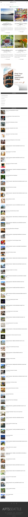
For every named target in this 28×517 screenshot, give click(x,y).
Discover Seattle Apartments (19, 512)
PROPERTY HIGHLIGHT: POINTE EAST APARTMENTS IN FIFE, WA (15, 417)
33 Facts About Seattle (9, 435)
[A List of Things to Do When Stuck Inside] (21, 41)
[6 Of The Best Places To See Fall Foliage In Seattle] (3, 242)
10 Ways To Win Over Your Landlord (11, 447)
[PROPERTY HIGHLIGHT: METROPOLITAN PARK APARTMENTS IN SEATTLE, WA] (3, 295)
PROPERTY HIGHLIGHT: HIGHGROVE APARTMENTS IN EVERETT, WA (15, 317)
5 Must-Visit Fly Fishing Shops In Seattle (12, 122)
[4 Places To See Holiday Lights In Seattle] (3, 301)
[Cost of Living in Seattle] (3, 496)
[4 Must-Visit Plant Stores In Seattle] (3, 189)
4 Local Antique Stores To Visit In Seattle (12, 311)
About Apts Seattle (10, 512)
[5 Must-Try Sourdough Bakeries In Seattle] (3, 112)
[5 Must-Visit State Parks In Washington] (3, 177)
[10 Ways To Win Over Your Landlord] (3, 449)
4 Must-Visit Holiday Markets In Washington (12, 228)
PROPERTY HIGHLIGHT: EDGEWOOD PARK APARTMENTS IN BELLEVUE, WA (16, 441)
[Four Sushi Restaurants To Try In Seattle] (3, 325)
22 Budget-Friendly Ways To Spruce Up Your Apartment (14, 411)
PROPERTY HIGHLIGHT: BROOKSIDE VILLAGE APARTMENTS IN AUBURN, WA (16, 276)
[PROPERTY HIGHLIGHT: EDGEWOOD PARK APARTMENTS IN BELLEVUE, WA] (3, 443)
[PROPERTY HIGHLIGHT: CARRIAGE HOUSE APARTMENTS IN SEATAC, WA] (3, 266)
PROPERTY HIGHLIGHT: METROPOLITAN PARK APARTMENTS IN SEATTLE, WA (16, 294)
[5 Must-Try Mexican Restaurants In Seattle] (3, 390)
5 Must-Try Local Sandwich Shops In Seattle (12, 210)
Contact (14, 512)
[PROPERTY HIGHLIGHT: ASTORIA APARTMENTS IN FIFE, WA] (3, 354)
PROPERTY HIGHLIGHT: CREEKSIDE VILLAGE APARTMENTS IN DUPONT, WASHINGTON (16, 223)
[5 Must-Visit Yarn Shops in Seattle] (3, 254)
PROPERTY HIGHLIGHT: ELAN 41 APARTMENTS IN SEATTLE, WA (15, 482)
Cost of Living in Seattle (9, 494)
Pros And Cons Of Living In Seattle (11, 476)
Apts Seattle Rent (3, 100)
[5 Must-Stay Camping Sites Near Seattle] (3, 130)
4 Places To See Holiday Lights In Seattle (12, 299)
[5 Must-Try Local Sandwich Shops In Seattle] (3, 212)
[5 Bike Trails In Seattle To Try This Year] (3, 272)
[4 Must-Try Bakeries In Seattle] (3, 201)
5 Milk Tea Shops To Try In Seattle (11, 151)
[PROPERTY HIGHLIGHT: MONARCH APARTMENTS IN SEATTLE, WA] (3, 159)
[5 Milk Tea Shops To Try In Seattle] (3, 153)
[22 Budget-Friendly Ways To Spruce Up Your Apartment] (3, 413)
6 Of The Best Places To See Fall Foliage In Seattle (13, 240)
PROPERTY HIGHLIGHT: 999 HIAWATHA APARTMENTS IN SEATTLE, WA (16, 405)
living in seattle (3, 101)
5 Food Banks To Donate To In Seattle (11, 370)
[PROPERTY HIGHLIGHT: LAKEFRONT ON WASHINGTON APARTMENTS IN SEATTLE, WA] (3, 171)
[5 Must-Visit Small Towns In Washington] (3, 402)
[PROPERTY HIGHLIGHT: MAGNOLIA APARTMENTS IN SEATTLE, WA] (3, 467)
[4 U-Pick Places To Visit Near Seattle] (3, 384)
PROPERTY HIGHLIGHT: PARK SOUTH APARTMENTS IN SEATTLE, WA (15, 470)
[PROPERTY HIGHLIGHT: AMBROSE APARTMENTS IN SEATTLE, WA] (3, 342)
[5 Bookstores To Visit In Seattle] (3, 360)
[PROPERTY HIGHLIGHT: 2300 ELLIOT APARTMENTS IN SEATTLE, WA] (3, 207)
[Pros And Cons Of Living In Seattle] (3, 478)
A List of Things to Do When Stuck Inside (20, 50)
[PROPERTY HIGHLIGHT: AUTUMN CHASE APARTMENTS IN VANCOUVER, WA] (3, 331)
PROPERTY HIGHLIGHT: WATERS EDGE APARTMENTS (7, 50)
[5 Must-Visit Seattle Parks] (3, 396)
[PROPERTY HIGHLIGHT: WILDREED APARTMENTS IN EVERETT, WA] (3, 289)
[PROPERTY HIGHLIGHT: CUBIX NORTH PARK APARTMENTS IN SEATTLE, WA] (3, 195)
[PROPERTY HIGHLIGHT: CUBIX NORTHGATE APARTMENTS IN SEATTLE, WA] (3, 183)
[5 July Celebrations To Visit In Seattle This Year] (3, 118)
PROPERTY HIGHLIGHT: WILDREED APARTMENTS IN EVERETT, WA (15, 287)
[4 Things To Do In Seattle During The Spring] (3, 348)
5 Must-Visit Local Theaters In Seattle (11, 163)
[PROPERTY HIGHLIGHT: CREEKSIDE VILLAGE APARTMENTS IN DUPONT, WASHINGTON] (3, 224)
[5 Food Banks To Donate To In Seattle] (3, 372)
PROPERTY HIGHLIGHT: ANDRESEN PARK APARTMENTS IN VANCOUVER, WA (16, 365)
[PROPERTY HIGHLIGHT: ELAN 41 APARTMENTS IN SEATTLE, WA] (3, 484)
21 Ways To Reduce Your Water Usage (11, 423)
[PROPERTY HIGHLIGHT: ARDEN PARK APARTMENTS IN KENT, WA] (3, 283)
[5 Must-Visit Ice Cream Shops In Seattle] (3, 136)
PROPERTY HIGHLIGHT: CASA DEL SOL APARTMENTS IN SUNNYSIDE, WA (16, 246)
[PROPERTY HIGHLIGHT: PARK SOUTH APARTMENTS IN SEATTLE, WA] (3, 472)
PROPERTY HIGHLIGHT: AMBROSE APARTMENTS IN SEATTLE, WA (15, 340)
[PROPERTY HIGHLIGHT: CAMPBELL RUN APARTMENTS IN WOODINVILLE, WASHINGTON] (3, 455)
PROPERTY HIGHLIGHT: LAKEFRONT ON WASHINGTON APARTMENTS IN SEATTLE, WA (16, 170)
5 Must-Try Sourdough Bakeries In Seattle (12, 110)
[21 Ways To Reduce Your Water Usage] (3, 425)
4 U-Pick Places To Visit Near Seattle (11, 382)
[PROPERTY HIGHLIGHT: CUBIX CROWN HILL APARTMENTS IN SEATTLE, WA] (3, 218)
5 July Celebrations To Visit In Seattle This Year (13, 116)
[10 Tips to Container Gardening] (3, 490)
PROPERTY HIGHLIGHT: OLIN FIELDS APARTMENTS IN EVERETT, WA (15, 429)
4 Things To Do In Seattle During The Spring (12, 346)
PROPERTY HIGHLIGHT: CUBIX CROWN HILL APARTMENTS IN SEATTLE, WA (16, 216)
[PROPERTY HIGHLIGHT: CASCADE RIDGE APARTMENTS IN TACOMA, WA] (3, 236)
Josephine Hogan (5, 25)
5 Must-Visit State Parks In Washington (11, 175)
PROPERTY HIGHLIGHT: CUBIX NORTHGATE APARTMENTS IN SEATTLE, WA (16, 181)
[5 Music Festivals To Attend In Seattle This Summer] (3, 337)
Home (5, 512)
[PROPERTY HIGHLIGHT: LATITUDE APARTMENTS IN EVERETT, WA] (3, 307)
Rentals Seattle (3, 103)
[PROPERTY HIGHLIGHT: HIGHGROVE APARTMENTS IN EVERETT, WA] (3, 319)
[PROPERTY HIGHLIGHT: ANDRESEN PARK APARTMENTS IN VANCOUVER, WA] (3, 366)
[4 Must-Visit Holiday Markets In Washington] (3, 230)
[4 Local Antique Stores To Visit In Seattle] (3, 313)
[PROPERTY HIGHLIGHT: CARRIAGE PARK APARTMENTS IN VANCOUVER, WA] (3, 260)
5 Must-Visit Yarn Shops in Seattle (11, 252)
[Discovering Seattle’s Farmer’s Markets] (21, 14)
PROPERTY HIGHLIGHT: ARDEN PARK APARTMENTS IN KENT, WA (15, 281)
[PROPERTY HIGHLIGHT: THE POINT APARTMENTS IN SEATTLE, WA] (3, 147)
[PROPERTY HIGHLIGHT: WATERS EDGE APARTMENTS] (7, 41)
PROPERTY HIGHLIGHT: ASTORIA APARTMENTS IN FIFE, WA (14, 352)
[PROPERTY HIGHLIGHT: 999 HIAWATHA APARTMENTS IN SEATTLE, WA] (3, 407)
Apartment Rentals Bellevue (4, 95)
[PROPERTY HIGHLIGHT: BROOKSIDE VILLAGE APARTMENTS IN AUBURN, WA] (3, 277)
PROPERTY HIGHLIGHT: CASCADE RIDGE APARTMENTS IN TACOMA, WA (16, 234)
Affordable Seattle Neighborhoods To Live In (7, 24)
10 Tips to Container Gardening (10, 488)
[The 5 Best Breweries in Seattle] (3, 461)
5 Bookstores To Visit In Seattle (10, 358)
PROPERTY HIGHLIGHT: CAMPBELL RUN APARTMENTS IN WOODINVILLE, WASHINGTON (16, 453)
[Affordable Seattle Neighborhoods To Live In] (7, 14)
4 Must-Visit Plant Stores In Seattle (11, 187)
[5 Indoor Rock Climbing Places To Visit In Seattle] (3, 142)
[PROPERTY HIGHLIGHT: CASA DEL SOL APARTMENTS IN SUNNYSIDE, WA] (3, 248)
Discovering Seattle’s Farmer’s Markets (21, 24)
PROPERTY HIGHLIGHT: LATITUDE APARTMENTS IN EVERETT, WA (15, 305)
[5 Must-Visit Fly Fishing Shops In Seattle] (3, 124)
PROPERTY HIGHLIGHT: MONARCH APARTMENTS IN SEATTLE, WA (15, 157)
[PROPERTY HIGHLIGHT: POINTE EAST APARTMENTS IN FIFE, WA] (3, 419)
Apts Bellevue (7, 22)
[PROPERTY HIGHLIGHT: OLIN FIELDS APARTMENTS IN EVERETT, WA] (3, 431)
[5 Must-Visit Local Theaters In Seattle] (3, 165)
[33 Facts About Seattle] (3, 437)
